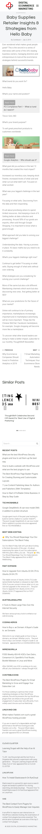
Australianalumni (12, 600)
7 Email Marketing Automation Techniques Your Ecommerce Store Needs (32, 358)
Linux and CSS (9, 710)
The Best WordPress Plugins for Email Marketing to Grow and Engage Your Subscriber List (18, 683)
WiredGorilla (9, 649)
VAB (4, 799)
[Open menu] (37, 6)
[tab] (17, 430)
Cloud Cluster (10, 743)
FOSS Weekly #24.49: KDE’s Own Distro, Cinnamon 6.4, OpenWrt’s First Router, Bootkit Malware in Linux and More (19, 657)
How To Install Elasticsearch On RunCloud (20, 778)
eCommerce (21, 13)
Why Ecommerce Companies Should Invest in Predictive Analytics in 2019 (10, 357)
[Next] (37, 408)
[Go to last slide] (5, 408)
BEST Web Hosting (11, 532)
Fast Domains (9, 566)
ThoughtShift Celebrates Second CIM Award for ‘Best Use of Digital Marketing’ (20, 418)
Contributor (17, 40)
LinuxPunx (7, 773)
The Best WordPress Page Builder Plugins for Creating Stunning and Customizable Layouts (20, 477)
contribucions (10, 675)
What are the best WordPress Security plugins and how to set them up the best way (19, 458)
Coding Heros (9, 622)
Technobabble (10, 503)
